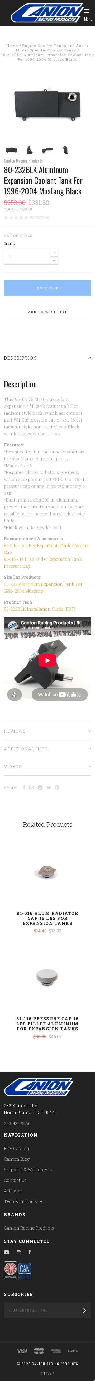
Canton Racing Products (23, 161)
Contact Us (15, 1180)
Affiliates (13, 1191)
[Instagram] (19, 1252)
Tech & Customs (21, 1201)
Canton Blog (17, 1159)
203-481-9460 (17, 1123)
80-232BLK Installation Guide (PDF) (39, 609)
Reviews (15, 731)
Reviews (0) (40, 217)
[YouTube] (6, 1252)
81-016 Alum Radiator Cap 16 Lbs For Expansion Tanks (47, 918)
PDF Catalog (16, 1148)
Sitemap (47, 1373)
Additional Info (26, 749)
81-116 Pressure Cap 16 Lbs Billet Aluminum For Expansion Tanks (47, 1023)
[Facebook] (30, 1252)
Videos (13, 766)
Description (20, 358)
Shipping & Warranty (26, 1169)
